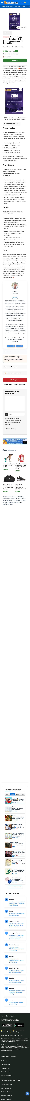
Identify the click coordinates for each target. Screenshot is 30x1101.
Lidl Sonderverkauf (5, 1064)
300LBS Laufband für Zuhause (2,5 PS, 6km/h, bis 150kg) (16, 971)
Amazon (16, 53)
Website (15, 297)
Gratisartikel (15, 1040)
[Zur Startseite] (12, 2)
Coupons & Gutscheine (6, 1084)
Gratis (23, 6)
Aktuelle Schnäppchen (7, 6)
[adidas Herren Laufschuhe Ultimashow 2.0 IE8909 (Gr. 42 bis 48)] (21, 475)
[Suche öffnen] (22, 2)
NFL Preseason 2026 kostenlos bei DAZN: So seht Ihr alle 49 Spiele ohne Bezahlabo (16, 925)
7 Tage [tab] (22, 794)
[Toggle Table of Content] (17, 124)
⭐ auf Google (15, 1032)
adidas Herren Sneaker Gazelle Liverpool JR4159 (8, 465)
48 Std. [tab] (17, 794)
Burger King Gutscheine (6, 1099)
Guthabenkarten (7, 33)
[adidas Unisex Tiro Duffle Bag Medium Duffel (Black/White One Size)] (9, 475)
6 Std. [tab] (7, 794)
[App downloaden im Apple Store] (6, 1025)
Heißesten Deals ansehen (15, 887)
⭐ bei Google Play (18, 1030)
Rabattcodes (25, 1040)
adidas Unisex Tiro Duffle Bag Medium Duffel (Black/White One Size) (8, 487)
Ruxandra (15, 291)
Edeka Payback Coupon (6, 1095)
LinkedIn (18, 346)
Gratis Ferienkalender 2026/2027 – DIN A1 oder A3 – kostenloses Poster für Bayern (17, 903)
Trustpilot (5, 1032)
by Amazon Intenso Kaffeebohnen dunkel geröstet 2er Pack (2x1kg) (16, 948)
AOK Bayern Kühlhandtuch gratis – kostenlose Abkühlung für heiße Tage (17, 992)
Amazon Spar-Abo (5, 1068)
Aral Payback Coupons (6, 1091)
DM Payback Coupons (6, 1088)
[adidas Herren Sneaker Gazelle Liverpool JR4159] (9, 455)
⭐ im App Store (6, 1030)
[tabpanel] (15, 840)
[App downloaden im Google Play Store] (19, 1025)
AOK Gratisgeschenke (6, 1075)
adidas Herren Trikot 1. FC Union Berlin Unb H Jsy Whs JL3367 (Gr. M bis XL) (21, 466)
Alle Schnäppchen (5, 1060)
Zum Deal (14, 60)
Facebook (10, 346)
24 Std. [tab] (12, 794)
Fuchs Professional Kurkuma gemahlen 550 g (16, 1003)
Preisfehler (17, 6)
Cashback (8, 1041)
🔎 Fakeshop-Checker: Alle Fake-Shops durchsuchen (17, 914)
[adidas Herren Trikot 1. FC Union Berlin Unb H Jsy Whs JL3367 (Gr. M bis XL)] (21, 455)
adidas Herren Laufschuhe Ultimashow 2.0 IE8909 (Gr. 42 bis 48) (20, 487)
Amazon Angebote (5, 1071)
